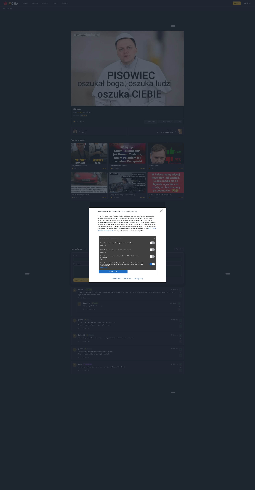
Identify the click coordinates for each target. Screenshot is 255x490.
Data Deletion (116, 278)
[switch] (152, 242)
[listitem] (127, 238)
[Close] (162, 211)
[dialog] (127, 245)
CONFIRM (113, 271)
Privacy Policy (138, 278)
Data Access (127, 278)
